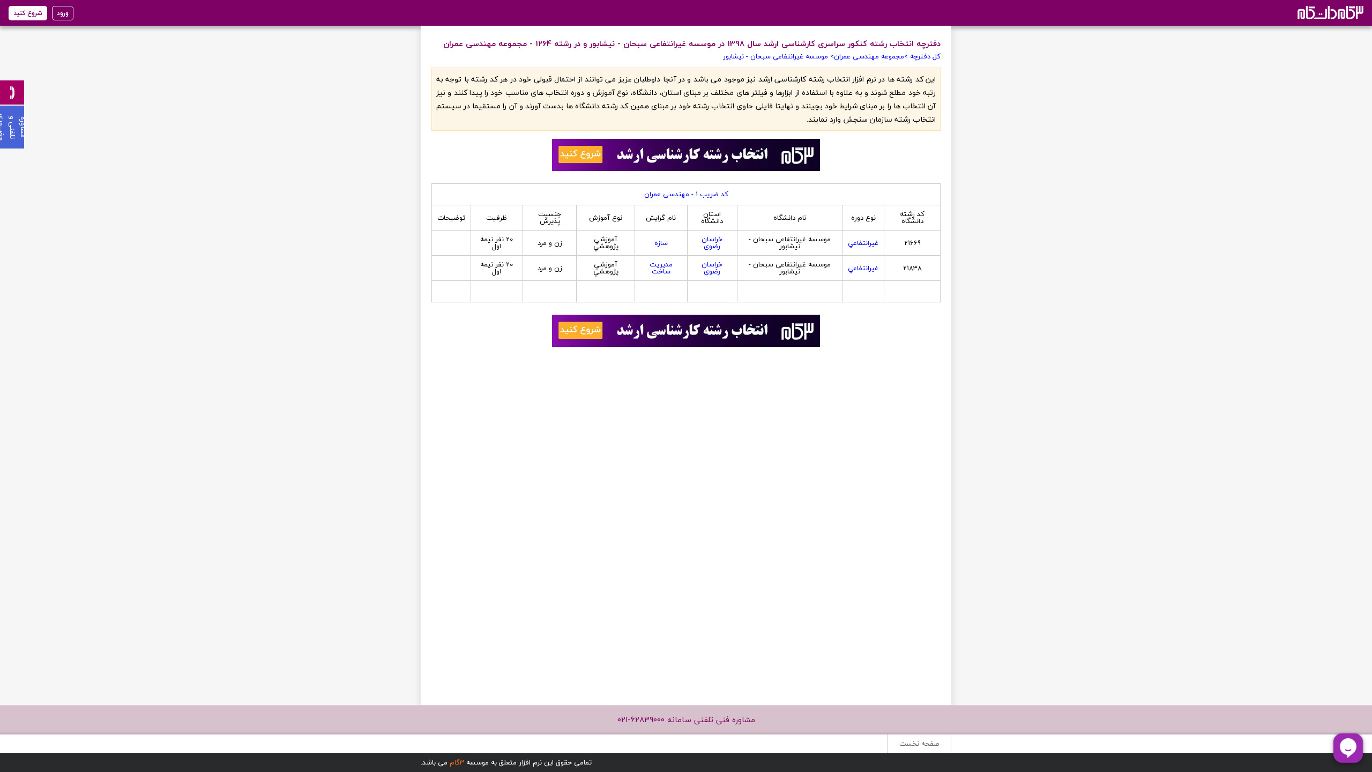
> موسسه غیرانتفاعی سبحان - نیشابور (778, 56)
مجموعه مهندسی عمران (869, 56)
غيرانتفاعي (863, 243)
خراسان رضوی (712, 242)
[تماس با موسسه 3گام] (12, 92)
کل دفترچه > (922, 56)
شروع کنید (27, 13)
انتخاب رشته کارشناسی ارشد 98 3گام (1329, 12)
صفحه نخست (919, 743)
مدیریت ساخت (661, 267)
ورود (63, 13)
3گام (457, 762)
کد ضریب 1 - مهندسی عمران (686, 194)
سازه (661, 243)
